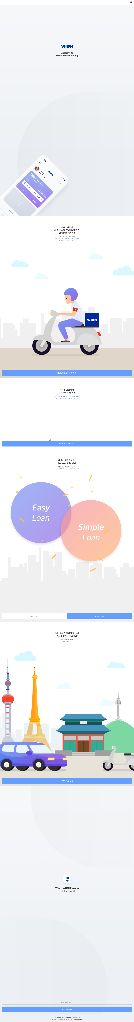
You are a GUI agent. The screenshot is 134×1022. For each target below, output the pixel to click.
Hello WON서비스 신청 (67, 373)
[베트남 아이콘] (131, 2)
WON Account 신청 (67, 443)
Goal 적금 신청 (67, 781)
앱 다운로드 (67, 1009)
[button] (2, 418)
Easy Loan (34, 616)
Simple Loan (99, 616)
